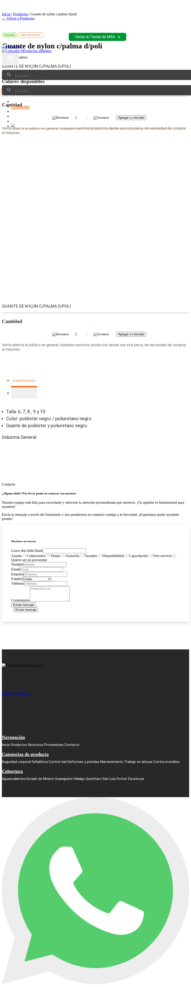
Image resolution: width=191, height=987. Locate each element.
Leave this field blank (27, 551)
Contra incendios (166, 762)
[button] (10, 59)
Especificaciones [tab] (24, 380)
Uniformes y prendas (83, 762)
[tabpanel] (95, 418)
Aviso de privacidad (56, 697)
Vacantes (90, 556)
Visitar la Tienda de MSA (95, 37)
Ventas (55, 556)
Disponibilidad (113, 556)
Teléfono (17, 583)
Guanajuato (64, 779)
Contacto (19, 121)
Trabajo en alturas (138, 762)
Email (15, 569)
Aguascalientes (14, 779)
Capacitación (138, 556)
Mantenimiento (111, 762)
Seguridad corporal (16, 762)
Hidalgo (79, 779)
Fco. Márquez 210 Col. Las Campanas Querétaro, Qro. (49, 677)
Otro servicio (162, 556)
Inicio (16, 101)
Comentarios (20, 600)
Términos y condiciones (20, 697)
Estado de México (40, 779)
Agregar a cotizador (131, 334)
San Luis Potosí (114, 779)
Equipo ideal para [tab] (24, 393)
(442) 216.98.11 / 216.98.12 (118, 677)
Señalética (40, 762)
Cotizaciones (36, 556)
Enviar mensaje (23, 605)
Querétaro (94, 779)
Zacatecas (136, 779)
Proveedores (22, 116)
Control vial (57, 762)
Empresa (17, 574)
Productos (20, 106)
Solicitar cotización (16, 693)
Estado (16, 579)
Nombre (17, 564)
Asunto (16, 556)
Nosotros (19, 111)
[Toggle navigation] (10, 59)
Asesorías (72, 556)
